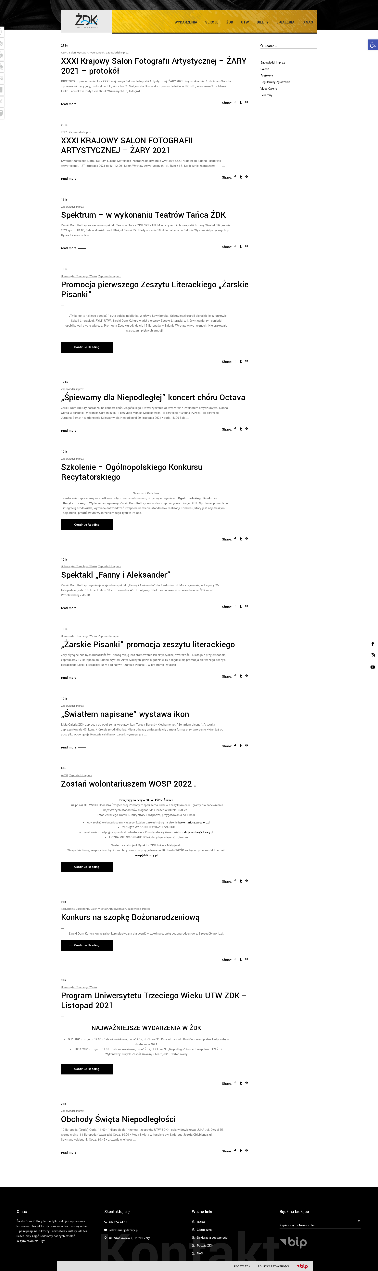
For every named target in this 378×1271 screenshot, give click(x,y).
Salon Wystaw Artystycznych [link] (87, 52)
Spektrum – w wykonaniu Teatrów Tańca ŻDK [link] (143, 215)
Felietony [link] (266, 95)
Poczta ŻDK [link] (242, 1266)
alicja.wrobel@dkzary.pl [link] (198, 832)
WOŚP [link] (64, 775)
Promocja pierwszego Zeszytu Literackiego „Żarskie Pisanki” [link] (154, 289)
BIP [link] (302, 1266)
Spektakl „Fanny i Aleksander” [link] (116, 575)
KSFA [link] (64, 52)
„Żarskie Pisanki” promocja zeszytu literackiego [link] (148, 644)
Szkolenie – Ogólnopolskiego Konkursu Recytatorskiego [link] (131, 472)
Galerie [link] (264, 69)
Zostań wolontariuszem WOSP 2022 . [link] (128, 784)
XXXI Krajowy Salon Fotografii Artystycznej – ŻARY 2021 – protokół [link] (153, 66)
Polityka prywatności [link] (273, 1266)
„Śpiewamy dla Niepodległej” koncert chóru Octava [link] (153, 397)
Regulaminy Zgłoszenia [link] (75, 909)
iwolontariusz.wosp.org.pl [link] (194, 822)
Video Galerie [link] (268, 89)
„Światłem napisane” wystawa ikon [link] (125, 714)
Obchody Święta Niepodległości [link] (118, 1119)
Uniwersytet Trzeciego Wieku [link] (79, 276)
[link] (373, 44)
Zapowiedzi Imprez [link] (117, 52)
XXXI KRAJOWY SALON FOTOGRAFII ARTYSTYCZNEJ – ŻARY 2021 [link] (127, 145)
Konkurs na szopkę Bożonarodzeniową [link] (130, 917)
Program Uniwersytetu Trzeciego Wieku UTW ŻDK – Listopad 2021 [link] (154, 1000)
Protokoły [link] (266, 76)
